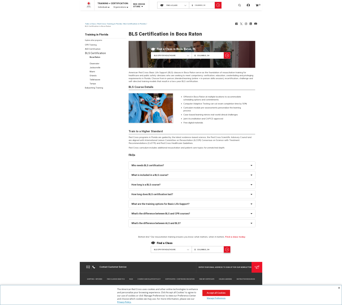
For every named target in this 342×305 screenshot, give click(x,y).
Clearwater (94, 63)
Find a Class (165, 49)
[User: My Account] (248, 7)
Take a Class (90, 24)
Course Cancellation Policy (149, 279)
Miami (92, 72)
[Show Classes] (218, 5)
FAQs (131, 279)
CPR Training (91, 45)
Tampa (93, 84)
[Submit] (257, 267)
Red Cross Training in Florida (110, 24)
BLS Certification (95, 53)
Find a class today (235, 236)
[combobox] (173, 5)
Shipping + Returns (94, 279)
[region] (171, 295)
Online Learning (225, 279)
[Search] (239, 7)
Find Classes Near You (116, 279)
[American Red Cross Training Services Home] (89, 5)
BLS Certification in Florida (135, 24)
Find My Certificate (206, 279)
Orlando (93, 76)
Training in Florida (96, 34)
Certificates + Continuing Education (180, 279)
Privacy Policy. (124, 302)
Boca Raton (95, 57)
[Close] (339, 288)
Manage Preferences (216, 298)
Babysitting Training (94, 88)
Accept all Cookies (216, 292)
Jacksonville (95, 68)
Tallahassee (95, 80)
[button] (192, 165)
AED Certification (93, 49)
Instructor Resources (246, 279)
